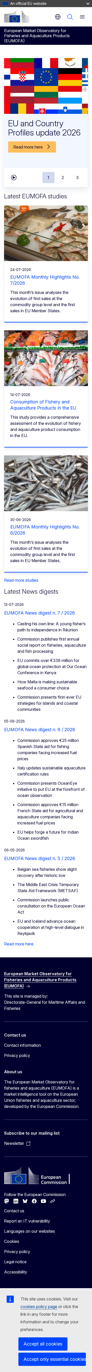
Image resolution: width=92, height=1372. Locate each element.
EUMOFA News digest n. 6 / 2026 (39, 729)
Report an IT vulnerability (27, 1221)
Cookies (11, 1241)
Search (70, 16)
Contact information (22, 1045)
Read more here (18, 943)
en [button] (57, 16)
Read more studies (21, 580)
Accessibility (15, 1271)
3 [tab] (77, 177)
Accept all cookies (43, 1344)
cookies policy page (38, 1306)
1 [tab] (48, 177)
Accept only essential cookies (55, 1359)
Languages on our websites (29, 1231)
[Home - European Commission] (16, 16)
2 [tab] (63, 177)
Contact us (14, 1210)
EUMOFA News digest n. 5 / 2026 (39, 858)
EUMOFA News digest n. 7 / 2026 (39, 613)
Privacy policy (17, 1055)
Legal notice (15, 1261)
